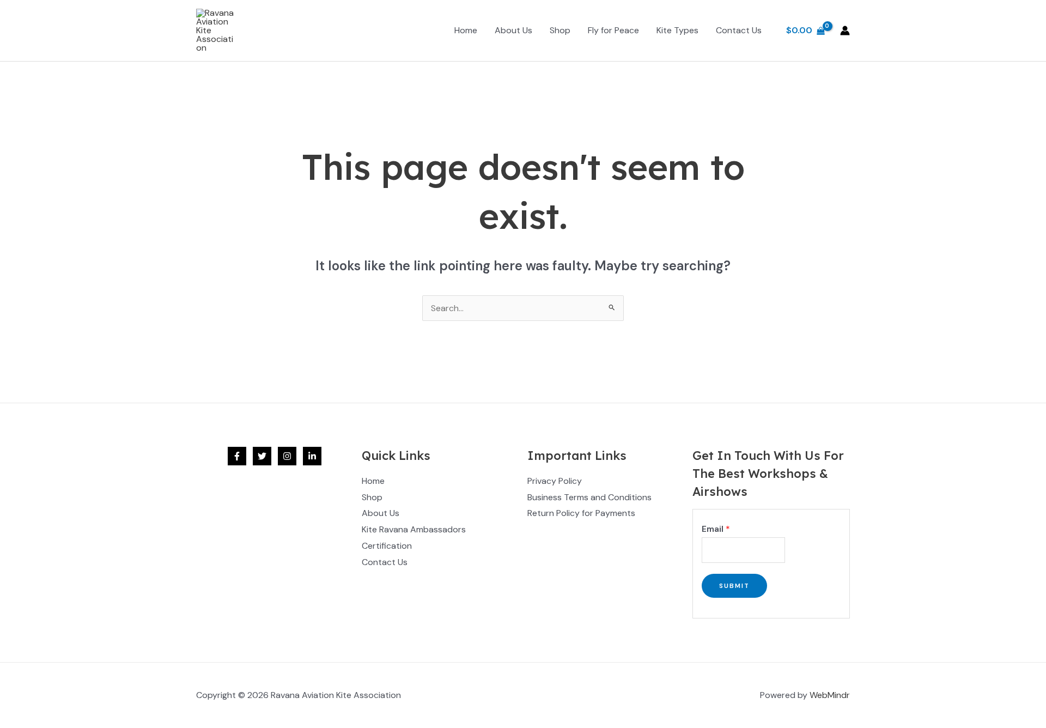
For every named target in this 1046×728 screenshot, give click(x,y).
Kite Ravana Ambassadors (414, 529)
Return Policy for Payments (581, 513)
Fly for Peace (613, 30)
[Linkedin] (312, 456)
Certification (387, 545)
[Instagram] (287, 456)
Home (465, 30)
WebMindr (830, 695)
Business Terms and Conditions (589, 497)
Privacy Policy (554, 481)
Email (716, 529)
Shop (560, 30)
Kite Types (677, 30)
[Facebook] (237, 456)
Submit (734, 585)
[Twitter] (262, 456)
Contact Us (739, 30)
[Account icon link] (845, 30)
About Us (513, 30)
